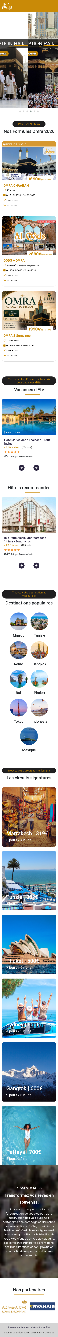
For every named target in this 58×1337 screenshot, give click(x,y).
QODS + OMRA (14, 260)
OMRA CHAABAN (16, 185)
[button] (20, 111)
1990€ (40, 329)
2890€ (40, 254)
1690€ (40, 179)
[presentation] (46, 44)
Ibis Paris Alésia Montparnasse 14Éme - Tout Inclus (25, 539)
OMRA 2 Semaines (17, 335)
